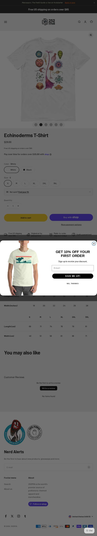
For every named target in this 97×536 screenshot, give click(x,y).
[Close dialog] (94, 244)
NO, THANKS (73, 284)
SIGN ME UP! (72, 276)
